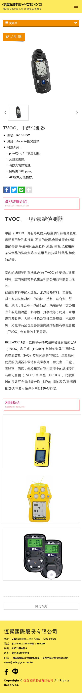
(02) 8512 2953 (20, 653)
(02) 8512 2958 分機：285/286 (29, 643)
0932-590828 (19, 648)
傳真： (7, 653)
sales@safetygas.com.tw (18, 662)
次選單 (13, 23)
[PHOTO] (41, 73)
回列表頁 (41, 606)
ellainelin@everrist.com (26, 658)
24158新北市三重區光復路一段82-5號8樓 (34, 638)
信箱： (7, 658)
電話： (7, 643)
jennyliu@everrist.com (55, 658)
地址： (7, 638)
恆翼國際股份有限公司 (22, 6)
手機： (7, 648)
